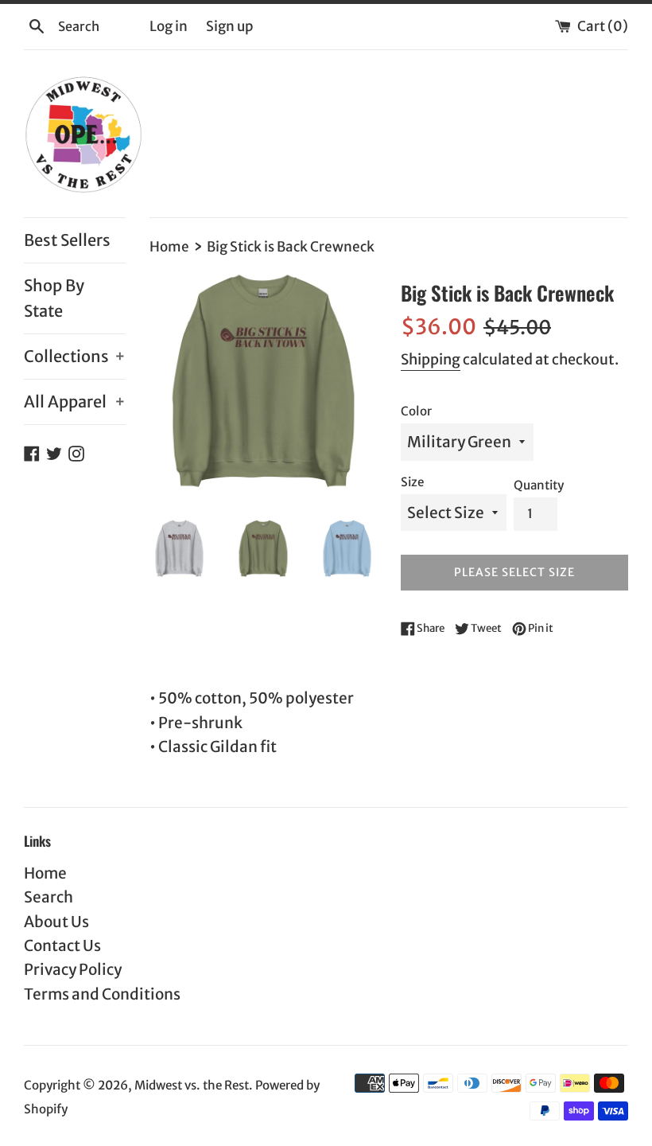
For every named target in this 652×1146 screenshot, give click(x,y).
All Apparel (75, 401)
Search (48, 896)
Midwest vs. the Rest (191, 1085)
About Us (56, 921)
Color (416, 411)
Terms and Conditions (102, 994)
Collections (75, 356)
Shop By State (54, 298)
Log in (168, 26)
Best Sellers (67, 240)
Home (45, 873)
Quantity (539, 485)
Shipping (430, 359)
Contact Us (62, 945)
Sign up (229, 26)
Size (412, 481)
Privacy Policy (73, 969)
